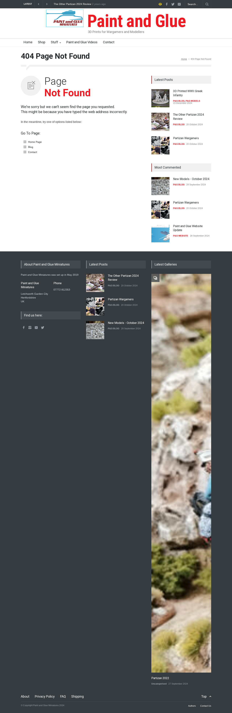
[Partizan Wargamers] (160, 145)
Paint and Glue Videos (82, 42)
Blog (30, 147)
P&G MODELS (193, 101)
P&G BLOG (179, 101)
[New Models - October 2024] (160, 186)
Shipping (77, 696)
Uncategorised (159, 684)
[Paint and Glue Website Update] (160, 233)
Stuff (54, 42)
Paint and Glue (134, 21)
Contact (108, 42)
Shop (41, 42)
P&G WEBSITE (180, 236)
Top (204, 696)
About (25, 696)
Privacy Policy (45, 696)
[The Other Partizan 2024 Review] (160, 122)
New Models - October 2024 (191, 179)
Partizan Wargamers (65, 4)
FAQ (63, 696)
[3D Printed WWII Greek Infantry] (160, 98)
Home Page (35, 141)
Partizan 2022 (160, 678)
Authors (192, 706)
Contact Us (205, 706)
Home (28, 42)
